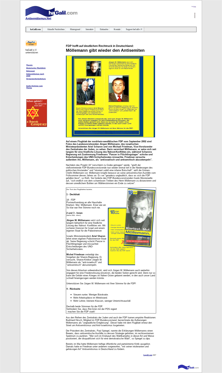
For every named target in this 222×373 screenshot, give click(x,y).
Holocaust (30, 71)
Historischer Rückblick (36, 68)
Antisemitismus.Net (38, 18)
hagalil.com (147, 355)
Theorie (29, 65)
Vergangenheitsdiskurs (36, 79)
